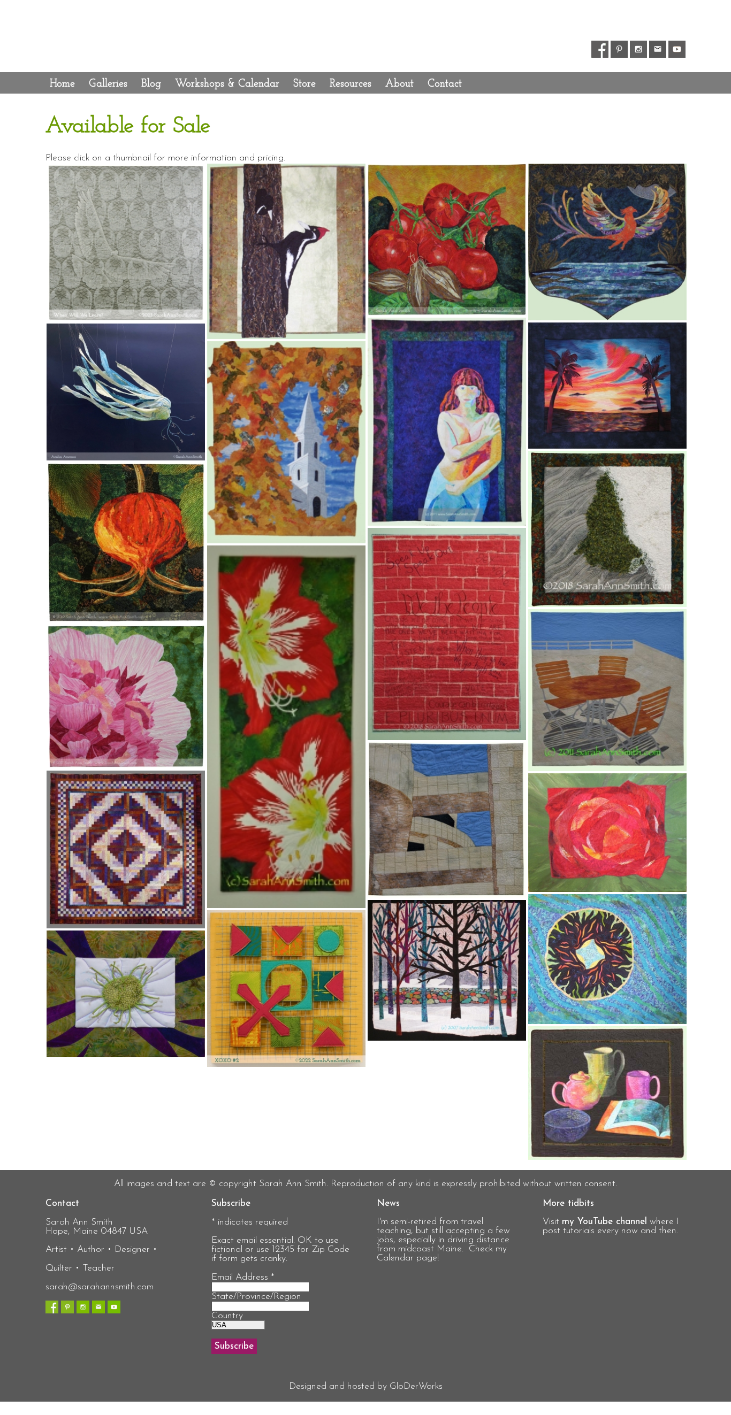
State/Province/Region (256, 1296)
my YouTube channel (604, 1221)
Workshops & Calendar (227, 84)
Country (227, 1315)
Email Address (243, 1277)
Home (62, 84)
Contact (445, 84)
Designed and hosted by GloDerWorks (366, 1386)
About (399, 84)
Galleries (108, 84)
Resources (350, 84)
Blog (151, 84)
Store (304, 84)
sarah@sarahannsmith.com (99, 1286)
